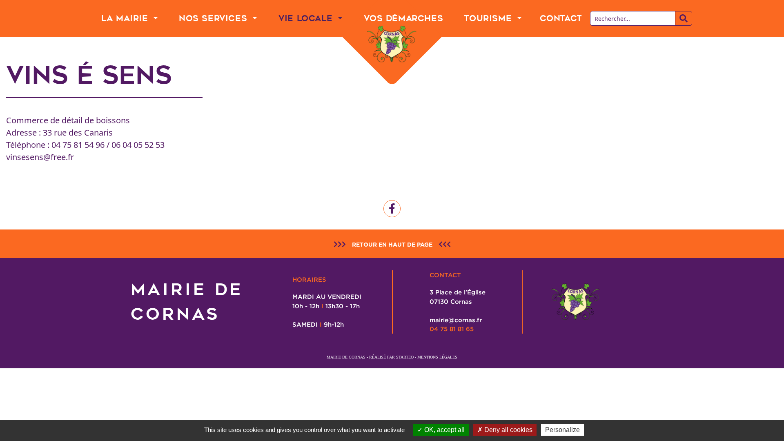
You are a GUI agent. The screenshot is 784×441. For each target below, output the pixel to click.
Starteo (405, 357)
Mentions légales (437, 357)
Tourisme (489, 18)
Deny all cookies (507, 429)
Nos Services (214, 18)
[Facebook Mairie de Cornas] (392, 208)
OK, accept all (444, 429)
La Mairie (126, 18)
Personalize (562, 429)
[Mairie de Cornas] (392, 44)
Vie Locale (307, 18)
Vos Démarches (403, 18)
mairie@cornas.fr (456, 319)
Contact (561, 18)
